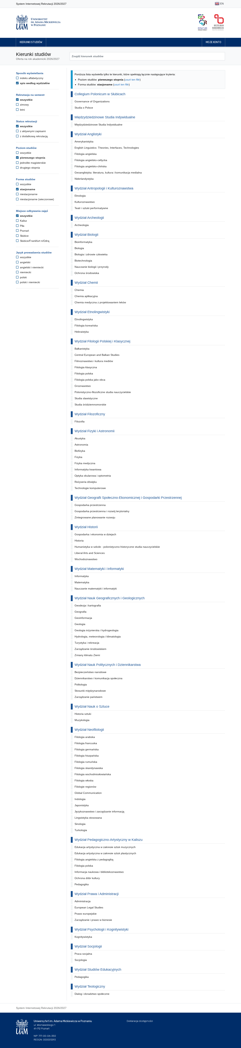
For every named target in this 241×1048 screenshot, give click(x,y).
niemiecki (25, 272)
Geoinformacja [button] (83, 617)
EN (221, 3)
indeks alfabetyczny (31, 78)
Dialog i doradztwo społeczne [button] (92, 993)
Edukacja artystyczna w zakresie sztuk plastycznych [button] (105, 853)
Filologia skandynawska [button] (89, 768)
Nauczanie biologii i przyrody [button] (92, 266)
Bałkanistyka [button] (82, 348)
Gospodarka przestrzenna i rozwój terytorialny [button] (102, 511)
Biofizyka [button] (80, 450)
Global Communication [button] (88, 792)
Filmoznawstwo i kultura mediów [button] (94, 361)
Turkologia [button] (81, 830)
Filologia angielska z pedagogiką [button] (94, 859)
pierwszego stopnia (32, 157)
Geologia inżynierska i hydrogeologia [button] (96, 630)
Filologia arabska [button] (85, 736)
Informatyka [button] (82, 576)
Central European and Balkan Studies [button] (97, 354)
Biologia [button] (79, 248)
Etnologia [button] (80, 195)
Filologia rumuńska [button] (86, 761)
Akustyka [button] (80, 438)
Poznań (24, 230)
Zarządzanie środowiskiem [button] (90, 648)
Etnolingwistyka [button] (84, 319)
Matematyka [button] (82, 582)
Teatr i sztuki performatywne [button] (91, 208)
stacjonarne (27, 189)
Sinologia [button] (80, 823)
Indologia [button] (80, 799)
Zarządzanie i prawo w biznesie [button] (93, 919)
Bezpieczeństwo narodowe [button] (90, 672)
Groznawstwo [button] (83, 385)
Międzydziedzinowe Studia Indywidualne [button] (98, 124)
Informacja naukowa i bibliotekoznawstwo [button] (99, 871)
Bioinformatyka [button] (83, 241)
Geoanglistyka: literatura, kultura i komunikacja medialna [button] (108, 172)
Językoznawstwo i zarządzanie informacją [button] (99, 811)
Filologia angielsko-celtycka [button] (91, 160)
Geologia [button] (80, 624)
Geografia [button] (80, 611)
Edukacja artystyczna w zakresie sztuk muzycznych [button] (105, 847)
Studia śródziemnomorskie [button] (90, 404)
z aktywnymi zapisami (32, 131)
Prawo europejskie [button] (86, 913)
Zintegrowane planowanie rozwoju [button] (95, 517)
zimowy (24, 104)
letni (22, 109)
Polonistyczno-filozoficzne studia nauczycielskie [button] (103, 392)
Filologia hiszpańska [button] (87, 755)
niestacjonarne (28, 194)
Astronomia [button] (81, 444)
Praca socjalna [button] (83, 953)
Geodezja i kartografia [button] (88, 605)
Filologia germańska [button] (87, 749)
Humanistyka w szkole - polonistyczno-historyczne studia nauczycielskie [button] (117, 546)
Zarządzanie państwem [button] (88, 696)
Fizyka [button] (78, 457)
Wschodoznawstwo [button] (86, 559)
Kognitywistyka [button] (83, 936)
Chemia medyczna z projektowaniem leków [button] (100, 302)
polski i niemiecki (29, 282)
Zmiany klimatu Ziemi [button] (87, 655)
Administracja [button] (83, 901)
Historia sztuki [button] (83, 713)
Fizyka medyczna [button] (85, 463)
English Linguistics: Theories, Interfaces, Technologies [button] (107, 147)
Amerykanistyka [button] (84, 141)
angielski (24, 262)
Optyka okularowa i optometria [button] (93, 475)
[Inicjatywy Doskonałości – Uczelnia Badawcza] (218, 22)
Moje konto (213, 42)
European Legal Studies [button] (89, 907)
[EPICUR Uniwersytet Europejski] (202, 22)
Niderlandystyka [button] (84, 178)
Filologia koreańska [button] (86, 325)
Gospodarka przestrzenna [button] (90, 505)
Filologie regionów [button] (85, 786)
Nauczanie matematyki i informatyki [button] (96, 588)
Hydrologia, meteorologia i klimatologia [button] (98, 636)
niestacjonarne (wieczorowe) (36, 199)
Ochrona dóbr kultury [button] (87, 878)
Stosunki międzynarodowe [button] (90, 690)
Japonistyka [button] (82, 805)
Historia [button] (79, 540)
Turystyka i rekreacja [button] (87, 642)
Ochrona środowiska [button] (87, 273)
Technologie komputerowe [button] (90, 488)
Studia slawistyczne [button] (86, 398)
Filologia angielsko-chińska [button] (91, 166)
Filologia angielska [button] (86, 153)
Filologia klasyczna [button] (86, 367)
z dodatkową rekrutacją (33, 136)
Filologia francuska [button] (86, 743)
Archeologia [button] (82, 225)
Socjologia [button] (81, 959)
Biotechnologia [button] (83, 260)
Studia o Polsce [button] (84, 107)
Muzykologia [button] (82, 720)
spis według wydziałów (34, 83)
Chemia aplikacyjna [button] (86, 296)
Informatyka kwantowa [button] (88, 469)
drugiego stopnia (29, 167)
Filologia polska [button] (84, 373)
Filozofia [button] (80, 421)
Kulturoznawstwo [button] (85, 201)
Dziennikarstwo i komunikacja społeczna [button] (98, 678)
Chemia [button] (79, 289)
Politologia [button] (81, 684)
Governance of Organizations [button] (92, 101)
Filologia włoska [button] (84, 780)
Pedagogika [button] (82, 884)
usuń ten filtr (132, 79)
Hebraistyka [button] (82, 331)
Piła (21, 225)
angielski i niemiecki (31, 267)
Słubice (24, 235)
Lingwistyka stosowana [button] (88, 817)
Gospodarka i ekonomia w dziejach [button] (95, 534)
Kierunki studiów (31, 42)
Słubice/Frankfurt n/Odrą (34, 240)
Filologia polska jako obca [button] (90, 379)
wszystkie (26, 99)
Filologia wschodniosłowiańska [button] (93, 774)
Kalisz (23, 220)
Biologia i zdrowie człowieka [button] (91, 254)
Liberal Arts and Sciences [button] (90, 552)
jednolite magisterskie (32, 162)
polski (23, 277)
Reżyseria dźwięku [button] (86, 481)
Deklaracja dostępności (140, 1021)
